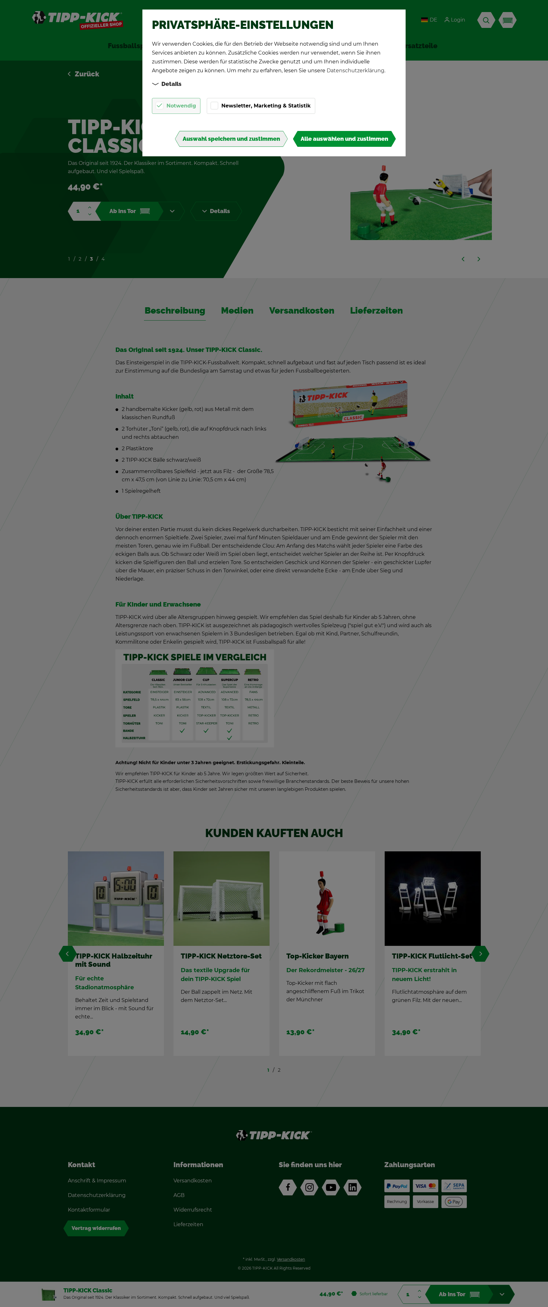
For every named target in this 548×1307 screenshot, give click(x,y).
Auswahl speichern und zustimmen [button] (231, 138)
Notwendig (181, 106)
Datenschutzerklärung (355, 71)
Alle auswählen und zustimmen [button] (344, 138)
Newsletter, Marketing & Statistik (266, 106)
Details (171, 84)
